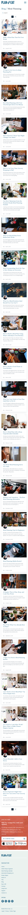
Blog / (4, 9)
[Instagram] (12, 901)
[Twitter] (6, 901)
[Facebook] (2, 901)
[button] (25, 2)
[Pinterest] (9, 901)
